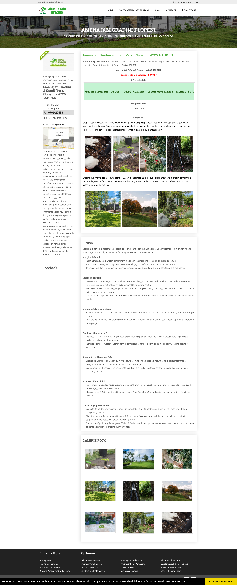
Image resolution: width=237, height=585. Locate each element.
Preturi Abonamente (50, 567)
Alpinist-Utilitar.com (170, 560)
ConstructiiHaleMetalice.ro (93, 571)
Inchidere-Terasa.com (91, 560)
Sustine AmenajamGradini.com (55, 571)
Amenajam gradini (73, 35)
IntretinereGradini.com (171, 567)
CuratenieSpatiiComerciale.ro (174, 563)
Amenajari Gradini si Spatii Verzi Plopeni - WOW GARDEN (128, 55)
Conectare (189, 10)
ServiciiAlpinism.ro (129, 571)
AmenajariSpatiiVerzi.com (133, 563)
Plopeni (108, 35)
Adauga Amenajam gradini (186, 2)
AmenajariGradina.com (91, 563)
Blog (157, 10)
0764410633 (55, 112)
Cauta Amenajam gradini (134, 10)
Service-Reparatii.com (171, 571)
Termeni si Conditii (49, 563)
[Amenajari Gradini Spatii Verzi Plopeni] (58, 62)
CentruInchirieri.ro (89, 567)
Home (110, 10)
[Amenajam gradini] (56, 9)
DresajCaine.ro (127, 567)
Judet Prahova (94, 35)
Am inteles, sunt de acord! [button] (220, 581)
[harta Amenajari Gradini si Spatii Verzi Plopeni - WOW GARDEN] (58, 138)
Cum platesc (46, 560)
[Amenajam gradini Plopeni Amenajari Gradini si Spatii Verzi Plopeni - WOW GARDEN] (100, 460)
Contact (171, 10)
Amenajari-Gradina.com (132, 560)
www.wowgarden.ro (54, 124)
